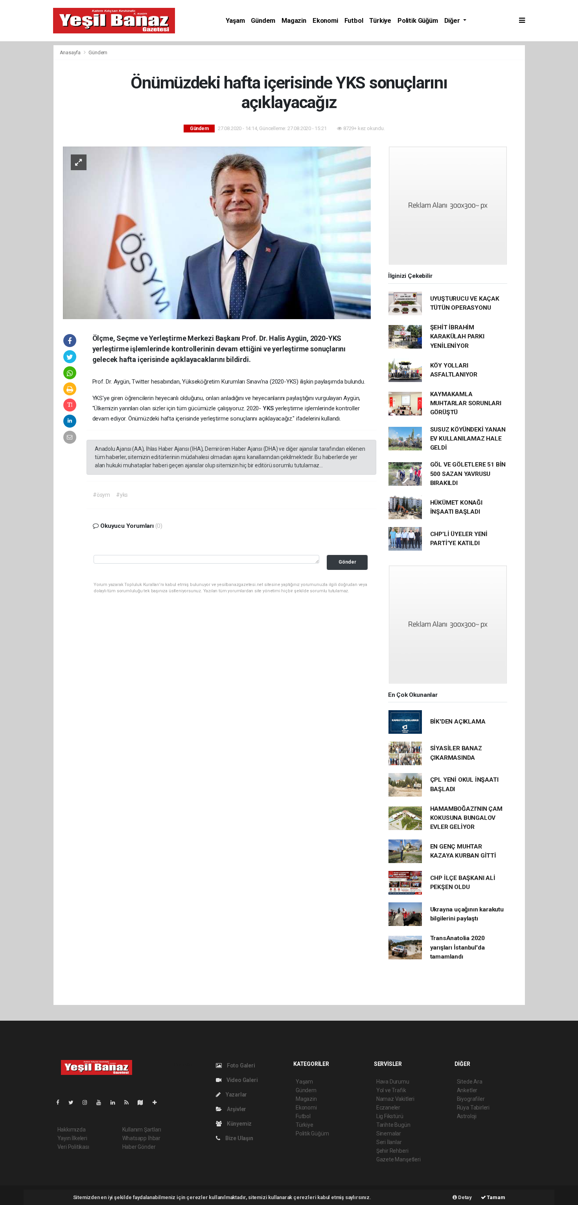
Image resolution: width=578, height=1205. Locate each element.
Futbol (353, 20)
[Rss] (129, 1102)
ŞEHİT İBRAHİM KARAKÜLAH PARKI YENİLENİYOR (457, 336)
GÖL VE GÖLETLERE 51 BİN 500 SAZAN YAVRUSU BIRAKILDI (468, 474)
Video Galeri (241, 1080)
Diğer (453, 20)
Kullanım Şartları (141, 1129)
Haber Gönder (139, 1147)
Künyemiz (239, 1124)
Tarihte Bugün (393, 1125)
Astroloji (467, 1116)
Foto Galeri (240, 1065)
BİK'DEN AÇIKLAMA (458, 721)
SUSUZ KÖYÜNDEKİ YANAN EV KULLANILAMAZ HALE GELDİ (468, 439)
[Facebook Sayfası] (61, 1102)
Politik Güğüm (418, 20)
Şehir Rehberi (392, 1151)
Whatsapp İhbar (141, 1138)
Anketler (467, 1090)
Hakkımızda (71, 1129)
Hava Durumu (392, 1081)
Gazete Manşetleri (398, 1159)
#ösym (101, 495)
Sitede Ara (469, 1081)
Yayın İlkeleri (72, 1138)
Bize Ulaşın (238, 1138)
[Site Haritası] (143, 1102)
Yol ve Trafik (391, 1090)
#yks (122, 495)
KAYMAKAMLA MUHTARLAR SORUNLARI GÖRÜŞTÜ (465, 403)
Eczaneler (388, 1107)
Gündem (263, 20)
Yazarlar (236, 1094)
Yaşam (235, 20)
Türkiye (380, 20)
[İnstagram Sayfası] (88, 1102)
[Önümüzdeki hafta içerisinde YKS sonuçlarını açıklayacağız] (217, 232)
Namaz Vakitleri (395, 1099)
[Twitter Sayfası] (74, 1102)
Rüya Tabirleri (473, 1107)
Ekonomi (325, 20)
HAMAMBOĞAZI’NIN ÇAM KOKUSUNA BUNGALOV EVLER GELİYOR (466, 818)
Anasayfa (71, 52)
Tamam (495, 1197)
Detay (464, 1197)
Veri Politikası (73, 1147)
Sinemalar (388, 1133)
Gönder (347, 562)
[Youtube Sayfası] (101, 1102)
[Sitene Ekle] (158, 1102)
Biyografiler (471, 1099)
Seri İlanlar (389, 1142)
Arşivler (236, 1109)
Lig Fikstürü (389, 1116)
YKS (269, 408)
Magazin (294, 20)
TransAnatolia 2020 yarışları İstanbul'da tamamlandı (457, 947)
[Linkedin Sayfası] (115, 1102)
